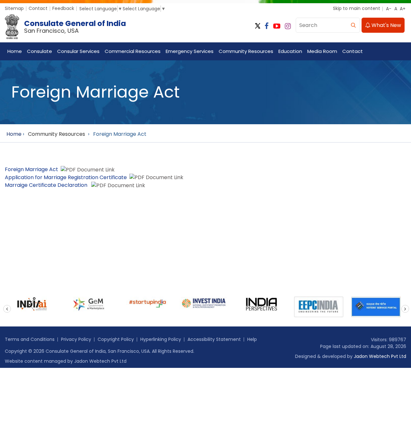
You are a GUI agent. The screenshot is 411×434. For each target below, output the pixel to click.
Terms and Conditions (30, 339)
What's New (385, 25)
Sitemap (14, 8)
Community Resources (246, 51)
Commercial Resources (133, 51)
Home (14, 51)
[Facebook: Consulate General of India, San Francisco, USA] (267, 26)
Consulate (39, 51)
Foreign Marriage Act (31, 169)
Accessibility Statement (214, 339)
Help (252, 339)
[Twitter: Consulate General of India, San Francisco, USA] (257, 26)
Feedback (63, 8)
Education (290, 51)
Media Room (322, 51)
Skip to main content (356, 8)
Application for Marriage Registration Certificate (66, 177)
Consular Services (78, 51)
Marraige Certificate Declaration (47, 185)
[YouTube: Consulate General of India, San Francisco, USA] (276, 26)
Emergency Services (190, 51)
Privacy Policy (76, 339)
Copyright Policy (116, 339)
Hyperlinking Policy (160, 339)
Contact (38, 8)
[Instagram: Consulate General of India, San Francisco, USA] (288, 26)
